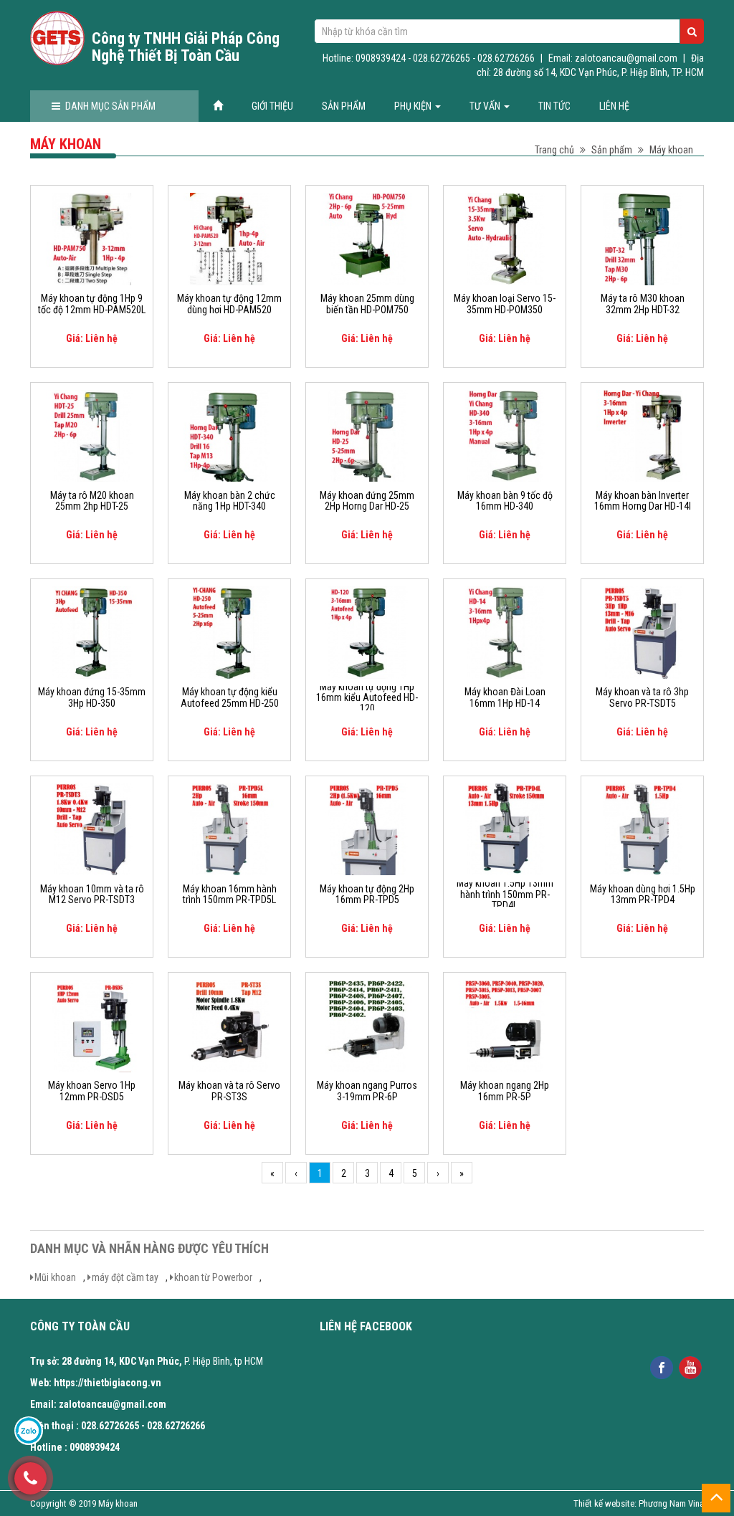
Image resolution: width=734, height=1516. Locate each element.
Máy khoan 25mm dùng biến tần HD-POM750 (367, 304)
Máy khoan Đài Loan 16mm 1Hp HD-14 (504, 697)
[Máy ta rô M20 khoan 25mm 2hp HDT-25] (92, 435)
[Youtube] (690, 1366)
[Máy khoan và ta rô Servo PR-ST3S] (229, 1025)
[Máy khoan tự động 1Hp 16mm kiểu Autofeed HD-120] (367, 631)
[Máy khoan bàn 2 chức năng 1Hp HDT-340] (229, 435)
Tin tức (554, 106)
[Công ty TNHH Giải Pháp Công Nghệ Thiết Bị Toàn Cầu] (57, 38)
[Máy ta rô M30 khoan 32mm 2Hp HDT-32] (642, 238)
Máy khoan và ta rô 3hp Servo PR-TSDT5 (642, 697)
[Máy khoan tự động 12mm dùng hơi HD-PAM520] (229, 238)
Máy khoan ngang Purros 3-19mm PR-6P (367, 1091)
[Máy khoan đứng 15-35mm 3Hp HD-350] (92, 631)
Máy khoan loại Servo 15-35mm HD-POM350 (505, 304)
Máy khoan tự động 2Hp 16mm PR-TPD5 (367, 894)
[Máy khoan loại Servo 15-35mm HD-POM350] (504, 238)
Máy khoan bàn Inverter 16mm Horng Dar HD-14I (642, 501)
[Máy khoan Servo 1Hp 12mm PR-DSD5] (92, 1025)
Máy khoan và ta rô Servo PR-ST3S (229, 1091)
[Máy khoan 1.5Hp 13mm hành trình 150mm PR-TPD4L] (504, 828)
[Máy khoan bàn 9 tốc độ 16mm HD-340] (504, 435)
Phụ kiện (414, 106)
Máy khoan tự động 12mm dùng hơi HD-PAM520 (229, 304)
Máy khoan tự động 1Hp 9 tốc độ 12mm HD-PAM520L (92, 304)
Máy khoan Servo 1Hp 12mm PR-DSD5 (91, 1091)
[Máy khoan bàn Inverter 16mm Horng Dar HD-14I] (642, 435)
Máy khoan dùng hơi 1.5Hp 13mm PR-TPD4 (642, 894)
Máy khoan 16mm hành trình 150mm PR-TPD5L (230, 894)
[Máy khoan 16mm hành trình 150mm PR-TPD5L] (229, 828)
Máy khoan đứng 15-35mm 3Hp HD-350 (92, 697)
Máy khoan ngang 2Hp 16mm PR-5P (504, 1091)
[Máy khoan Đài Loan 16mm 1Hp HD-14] (504, 631)
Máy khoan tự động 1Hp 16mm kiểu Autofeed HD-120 (367, 698)
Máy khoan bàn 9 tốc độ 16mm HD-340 (505, 501)
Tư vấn (486, 106)
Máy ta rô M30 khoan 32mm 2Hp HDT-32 (643, 304)
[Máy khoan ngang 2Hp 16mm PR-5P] (504, 1025)
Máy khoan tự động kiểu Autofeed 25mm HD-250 (230, 697)
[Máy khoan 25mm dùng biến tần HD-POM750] (367, 238)
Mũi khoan (55, 1277)
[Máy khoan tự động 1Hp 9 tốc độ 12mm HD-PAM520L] (92, 238)
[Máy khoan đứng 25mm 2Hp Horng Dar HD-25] (367, 435)
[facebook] (662, 1366)
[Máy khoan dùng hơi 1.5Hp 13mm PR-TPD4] (642, 828)
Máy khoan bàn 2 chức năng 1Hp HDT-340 (229, 501)
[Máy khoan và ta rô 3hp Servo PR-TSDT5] (642, 631)
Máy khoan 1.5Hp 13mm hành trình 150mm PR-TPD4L (505, 894)
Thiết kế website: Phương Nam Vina (638, 1503)
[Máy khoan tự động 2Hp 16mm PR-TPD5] (367, 828)
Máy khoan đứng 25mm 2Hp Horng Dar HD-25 (367, 501)
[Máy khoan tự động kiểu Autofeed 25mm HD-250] (229, 631)
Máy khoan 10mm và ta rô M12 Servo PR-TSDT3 (92, 894)
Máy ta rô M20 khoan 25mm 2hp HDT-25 (92, 501)
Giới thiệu (272, 106)
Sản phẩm (344, 106)
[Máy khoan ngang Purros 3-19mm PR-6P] (367, 1025)
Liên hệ (614, 106)
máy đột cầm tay (125, 1277)
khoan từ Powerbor (213, 1277)
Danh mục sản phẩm (110, 106)
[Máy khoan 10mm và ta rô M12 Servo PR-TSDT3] (92, 828)
